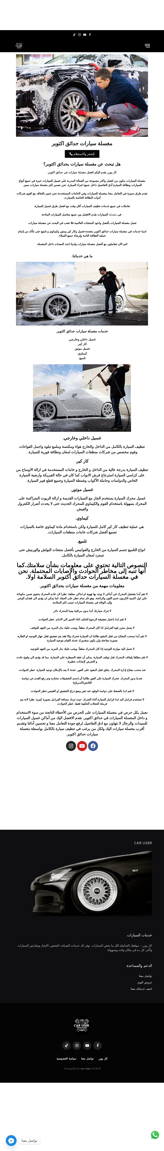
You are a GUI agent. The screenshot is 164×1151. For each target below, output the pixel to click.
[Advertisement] (82, 15)
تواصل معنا (145, 976)
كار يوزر (103, 1058)
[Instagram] (71, 746)
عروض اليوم (145, 982)
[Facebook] (93, 746)
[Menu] (147, 45)
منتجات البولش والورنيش (44, 550)
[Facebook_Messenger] (11, 1140)
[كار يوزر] (19, 45)
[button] (82, 154)
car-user (85, 1068)
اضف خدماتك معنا (141, 988)
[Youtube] (82, 746)
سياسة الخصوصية (66, 1058)
